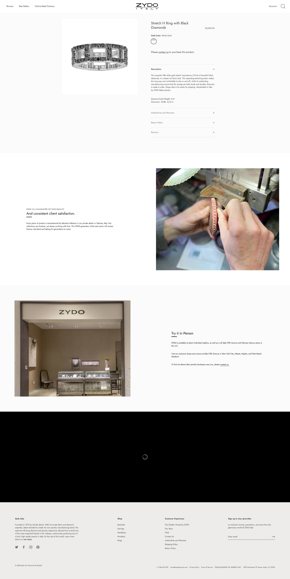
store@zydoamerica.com (179, 567)
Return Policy (170, 548)
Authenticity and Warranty (175, 540)
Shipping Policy (171, 544)
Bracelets (121, 524)
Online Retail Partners (45, 6)
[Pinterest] (37, 546)
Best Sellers (24, 6)
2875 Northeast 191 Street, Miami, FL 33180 (259, 567)
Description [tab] (156, 69)
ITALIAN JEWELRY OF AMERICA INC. (228, 567)
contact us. (224, 364)
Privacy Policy (194, 567)
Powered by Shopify (35, 565)
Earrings (121, 528)
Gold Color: (161, 35)
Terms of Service (207, 567)
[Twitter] (16, 546)
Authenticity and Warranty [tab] (162, 112)
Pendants (121, 536)
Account (273, 6)
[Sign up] (273, 536)
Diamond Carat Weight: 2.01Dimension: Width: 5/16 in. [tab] (182, 88)
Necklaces (122, 532)
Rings (120, 540)
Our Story (169, 528)
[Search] (283, 6)
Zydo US (24, 565)
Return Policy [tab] (157, 122)
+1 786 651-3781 (162, 567)
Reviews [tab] (154, 132)
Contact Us (169, 536)
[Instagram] (30, 546)
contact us (163, 52)
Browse (9, 6)
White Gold (153, 41)
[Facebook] (23, 546)
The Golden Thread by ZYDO (177, 524)
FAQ (167, 532)
